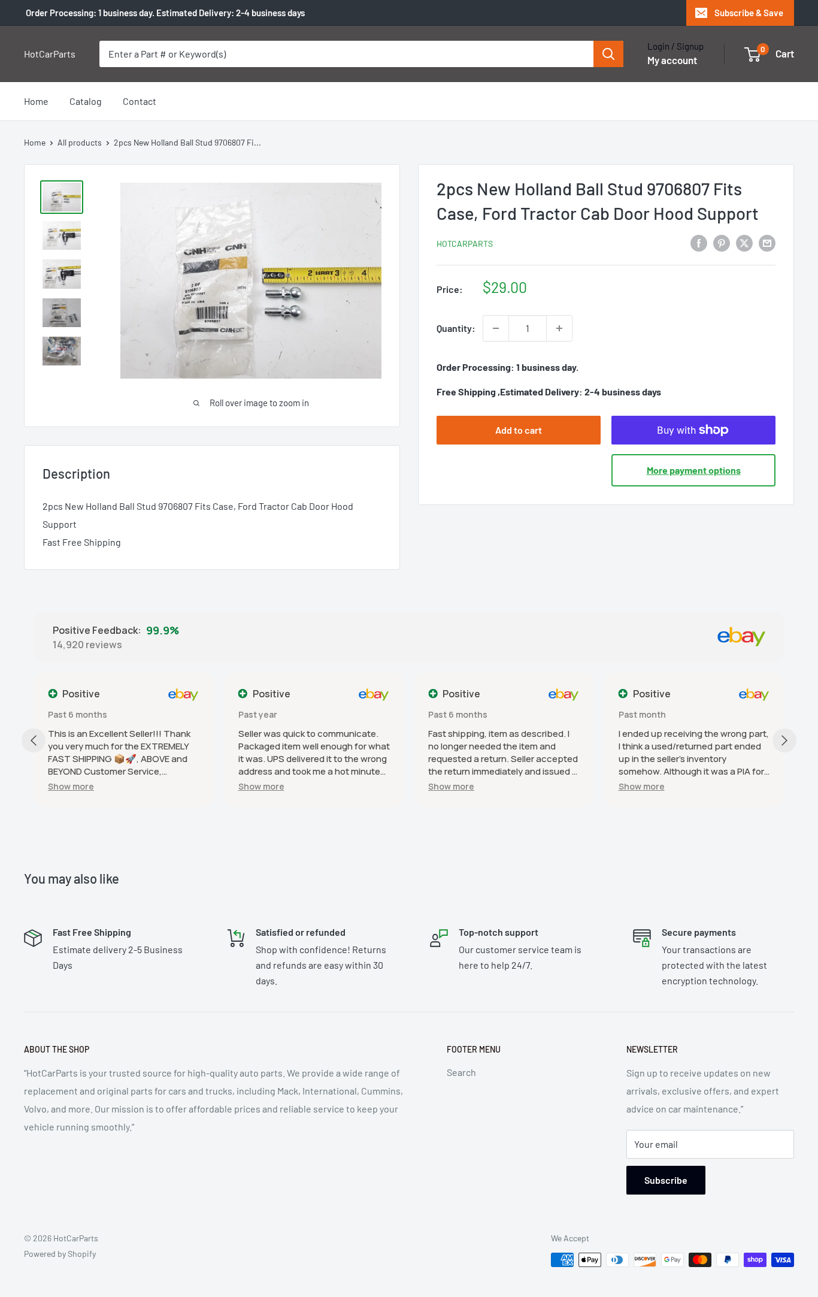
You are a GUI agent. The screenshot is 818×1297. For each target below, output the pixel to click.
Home (36, 101)
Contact (139, 101)
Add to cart (518, 430)
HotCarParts (465, 243)
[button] (71, 786)
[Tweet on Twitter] (744, 242)
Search (461, 1072)
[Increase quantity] (559, 328)
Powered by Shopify (60, 1253)
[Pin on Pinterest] (721, 242)
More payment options (694, 470)
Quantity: (456, 328)
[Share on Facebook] (698, 242)
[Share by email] (767, 242)
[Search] (608, 54)
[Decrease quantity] (495, 328)
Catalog (85, 101)
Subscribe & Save (748, 12)
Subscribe (665, 1180)
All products (79, 142)
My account (672, 60)
